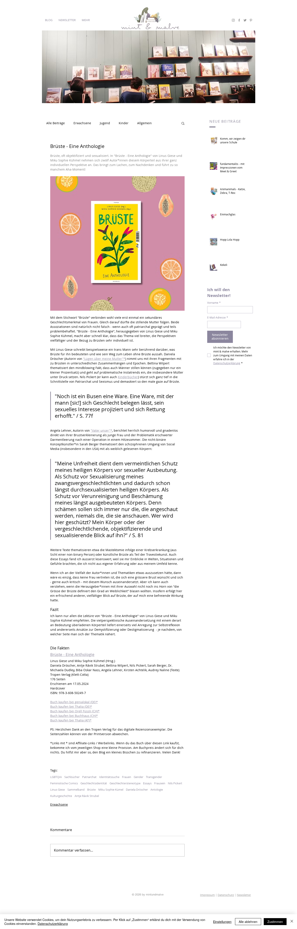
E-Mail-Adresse (217, 317)
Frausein (159, 783)
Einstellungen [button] (222, 921)
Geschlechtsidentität (93, 783)
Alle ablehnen (248, 921)
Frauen (126, 777)
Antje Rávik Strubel (87, 796)
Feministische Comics (64, 783)
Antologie (156, 789)
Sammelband (76, 789)
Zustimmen (275, 921)
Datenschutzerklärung (53, 923)
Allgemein (144, 123)
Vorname (214, 302)
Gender (138, 777)
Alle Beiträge (55, 123)
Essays (147, 783)
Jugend (105, 123)
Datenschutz (226, 895)
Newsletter (244, 895)
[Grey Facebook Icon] (239, 20)
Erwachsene (82, 123)
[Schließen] (291, 922)
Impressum (207, 895)
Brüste (91, 789)
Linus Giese (57, 789)
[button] (183, 123)
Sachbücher (72, 777)
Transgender (154, 777)
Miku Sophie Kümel (110, 789)
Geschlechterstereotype (125, 783)
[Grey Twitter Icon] (245, 20)
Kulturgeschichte (61, 796)
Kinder (123, 123)
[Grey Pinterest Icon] (251, 20)
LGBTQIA (56, 777)
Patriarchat (89, 777)
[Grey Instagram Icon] (233, 20)
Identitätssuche (109, 777)
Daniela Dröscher (137, 789)
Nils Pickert (175, 783)
